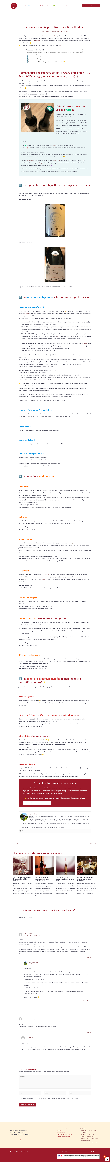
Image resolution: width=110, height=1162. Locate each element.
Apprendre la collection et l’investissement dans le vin (88, 1135)
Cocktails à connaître (86, 1142)
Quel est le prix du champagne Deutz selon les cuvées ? (65, 878)
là (57, 336)
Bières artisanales (85, 1140)
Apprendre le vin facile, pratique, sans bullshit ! (55, 31)
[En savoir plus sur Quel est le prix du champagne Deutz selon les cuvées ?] (65, 865)
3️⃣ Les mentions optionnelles (34, 60)
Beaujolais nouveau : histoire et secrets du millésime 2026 (42, 878)
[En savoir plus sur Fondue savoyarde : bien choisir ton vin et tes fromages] (87, 865)
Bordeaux (84, 343)
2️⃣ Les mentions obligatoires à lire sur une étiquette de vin (42, 58)
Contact (59, 1130)
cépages (26, 313)
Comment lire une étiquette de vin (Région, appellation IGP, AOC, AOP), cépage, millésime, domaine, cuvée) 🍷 (55, 52)
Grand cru (46, 574)
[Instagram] (20, 831)
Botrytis (41, 163)
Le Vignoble (83, 1129)
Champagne (56, 160)
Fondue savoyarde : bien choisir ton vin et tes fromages (85, 878)
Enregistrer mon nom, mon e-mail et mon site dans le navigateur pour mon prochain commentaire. (49, 1098)
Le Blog (66, 6)
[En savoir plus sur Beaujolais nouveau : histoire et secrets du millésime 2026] (44, 865)
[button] (91, 5)
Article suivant (95, 844)
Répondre (88, 957)
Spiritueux (94, 1142)
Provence (43, 579)
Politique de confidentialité (63, 1136)
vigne (54, 145)
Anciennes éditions (45, 6)
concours (41, 659)
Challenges (83, 1138)
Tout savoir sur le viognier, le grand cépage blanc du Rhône (22, 878)
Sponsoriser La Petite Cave (63, 1129)
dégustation (37, 40)
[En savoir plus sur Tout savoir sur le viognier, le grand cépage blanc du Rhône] (23, 865)
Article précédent (16, 844)
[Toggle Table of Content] (81, 50)
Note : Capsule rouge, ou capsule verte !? (37, 54)
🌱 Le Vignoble (57, 6)
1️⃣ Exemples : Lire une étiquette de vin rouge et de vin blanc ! (42, 56)
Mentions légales (61, 1132)
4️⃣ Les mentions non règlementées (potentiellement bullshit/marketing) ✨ (46, 62)
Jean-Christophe (33, 962)
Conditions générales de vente (64, 1134)
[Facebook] (22, 831)
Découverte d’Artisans (92, 1138)
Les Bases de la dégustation (48, 36)
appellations (30, 160)
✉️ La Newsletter (33, 6)
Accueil (24, 6)
